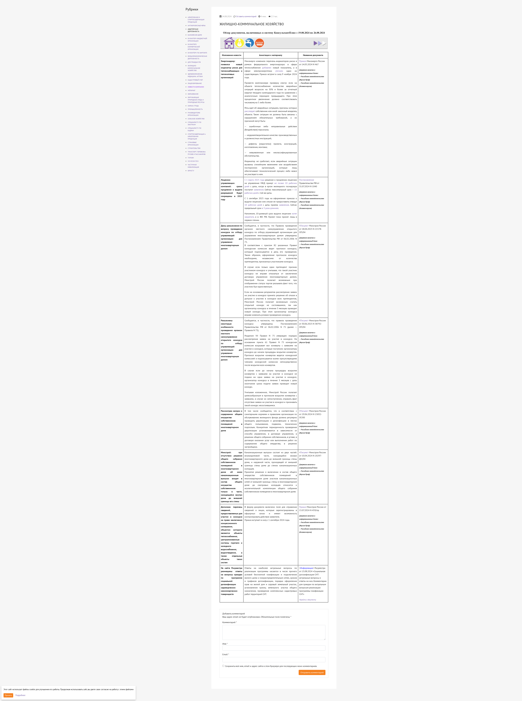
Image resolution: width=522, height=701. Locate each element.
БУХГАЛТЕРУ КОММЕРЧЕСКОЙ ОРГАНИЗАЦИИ (194, 46)
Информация (306, 568)
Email (225, 654)
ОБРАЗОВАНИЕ (193, 94)
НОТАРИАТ (191, 90)
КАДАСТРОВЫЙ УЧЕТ (195, 80)
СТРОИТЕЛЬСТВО (194, 148)
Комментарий (229, 622)
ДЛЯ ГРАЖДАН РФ (194, 62)
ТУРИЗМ (191, 158)
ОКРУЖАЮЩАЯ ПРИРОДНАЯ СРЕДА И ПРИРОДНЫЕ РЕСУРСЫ (196, 99)
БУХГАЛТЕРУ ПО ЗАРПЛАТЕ (197, 53)
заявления (284, 204)
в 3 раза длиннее (270, 208)
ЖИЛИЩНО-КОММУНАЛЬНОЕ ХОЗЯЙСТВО (194, 68)
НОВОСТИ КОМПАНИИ (196, 87)
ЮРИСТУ (191, 171)
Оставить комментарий (246, 16)
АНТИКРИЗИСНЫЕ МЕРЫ (196, 25)
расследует (250, 111)
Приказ (302, 61)
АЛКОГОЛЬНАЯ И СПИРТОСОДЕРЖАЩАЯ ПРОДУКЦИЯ (196, 19)
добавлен (266, 67)
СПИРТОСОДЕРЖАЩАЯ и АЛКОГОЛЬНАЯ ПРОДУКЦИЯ (197, 136)
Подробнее (20, 695)
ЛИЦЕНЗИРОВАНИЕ (195, 83)
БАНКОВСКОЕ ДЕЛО (195, 35)
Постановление (306, 179)
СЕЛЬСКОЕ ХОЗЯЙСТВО (196, 119)
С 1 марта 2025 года (254, 179)
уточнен (279, 71)
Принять (8, 695)
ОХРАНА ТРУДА (193, 106)
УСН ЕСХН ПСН (193, 161)
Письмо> (304, 225)
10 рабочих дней (253, 204)
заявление (259, 189)
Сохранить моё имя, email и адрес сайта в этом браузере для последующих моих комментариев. (271, 666)
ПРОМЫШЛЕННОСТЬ (195, 109)
